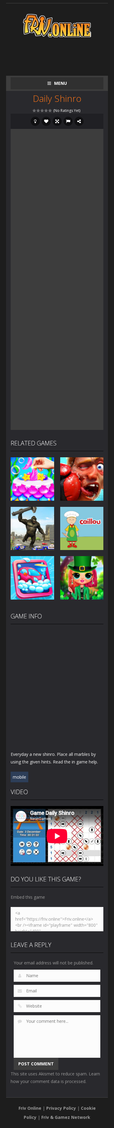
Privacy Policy (61, 1108)
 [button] (68, 121)
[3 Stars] (42, 110)
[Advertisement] (62, 55)
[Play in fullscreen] (57, 121)
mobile (19, 777)
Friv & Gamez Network (65, 1117)
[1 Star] (34, 110)
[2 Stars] (38, 110)
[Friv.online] (57, 25)
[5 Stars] (50, 110)
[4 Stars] (46, 110)
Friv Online (30, 1108)
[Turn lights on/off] (35, 121)
